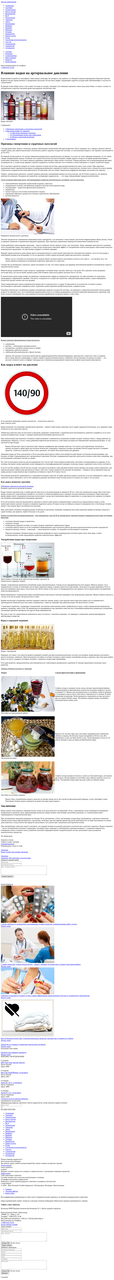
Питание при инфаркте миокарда (13, 1052)
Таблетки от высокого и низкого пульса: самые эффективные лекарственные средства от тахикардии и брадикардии (45, 996)
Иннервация (10, 24)
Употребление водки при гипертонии (25, 135)
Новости (8, 60)
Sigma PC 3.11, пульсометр (11, 1093)
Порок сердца (10, 36)
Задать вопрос (6, 1165)
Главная (4, 844)
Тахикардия (9, 46)
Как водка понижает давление (23, 133)
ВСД (7, 16)
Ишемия (8, 28)
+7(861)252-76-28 (7, 67)
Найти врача (5, 1173)
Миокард (8, 30)
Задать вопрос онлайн (9, 1224)
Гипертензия (10, 18)
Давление (9, 20)
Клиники (8, 54)
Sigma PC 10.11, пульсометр (11, 1083)
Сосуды (8, 42)
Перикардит (10, 34)
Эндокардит (10, 48)
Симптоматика (11, 56)
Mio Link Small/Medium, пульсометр (14, 1073)
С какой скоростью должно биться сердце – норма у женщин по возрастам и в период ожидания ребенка (41, 964)
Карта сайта (9, 1193)
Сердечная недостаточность (15, 40)
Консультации (10, 58)
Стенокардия (10, 44)
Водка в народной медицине (22, 137)
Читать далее (6, 926)
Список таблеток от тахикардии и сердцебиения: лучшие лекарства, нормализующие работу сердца (39, 924)
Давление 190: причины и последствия (16, 858)
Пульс (7, 38)
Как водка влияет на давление (17, 131)
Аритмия (8, 8)
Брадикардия (10, 14)
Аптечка (8, 52)
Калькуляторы (10, 62)
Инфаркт (8, 26)
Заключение (10, 139)
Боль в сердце (10, 12)
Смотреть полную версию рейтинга (14, 1099)
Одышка (8, 32)
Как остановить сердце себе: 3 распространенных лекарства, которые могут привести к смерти (37, 1038)
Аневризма (9, 6)
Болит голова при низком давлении (14, 852)
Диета (7, 22)
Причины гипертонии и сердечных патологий (23, 129)
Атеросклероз (10, 10)
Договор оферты (11, 1191)
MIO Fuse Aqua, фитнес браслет (13, 1063)
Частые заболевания (8, 2)
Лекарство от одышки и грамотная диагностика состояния (23, 1044)
